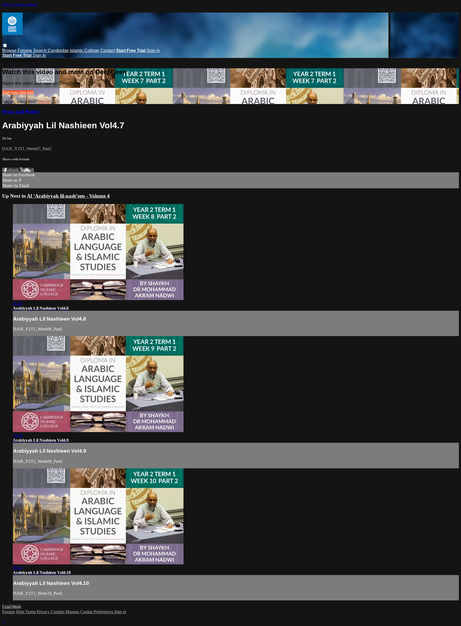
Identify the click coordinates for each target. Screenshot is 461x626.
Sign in (153, 50)
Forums (25, 50)
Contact (107, 50)
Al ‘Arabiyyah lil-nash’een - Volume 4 (68, 196)
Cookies (58, 611)
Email (29, 170)
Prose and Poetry (21, 111)
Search (40, 50)
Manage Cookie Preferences (90, 611)
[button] (5, 45)
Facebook (11, 170)
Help (20, 611)
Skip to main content (19, 4)
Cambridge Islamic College (73, 50)
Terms (31, 611)
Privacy (44, 611)
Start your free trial (18, 92)
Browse (10, 50)
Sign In (39, 55)
